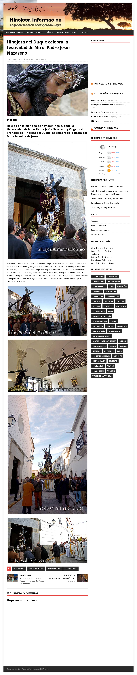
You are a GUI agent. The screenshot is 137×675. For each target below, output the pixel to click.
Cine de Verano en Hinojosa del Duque (108, 198)
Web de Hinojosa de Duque (103, 263)
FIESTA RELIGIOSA (36, 568)
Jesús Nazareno (98, 100)
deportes (108, 306)
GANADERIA (122, 326)
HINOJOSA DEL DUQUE (101, 336)
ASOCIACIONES (114, 281)
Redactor (29, 59)
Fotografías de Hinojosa (108, 93)
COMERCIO (96, 291)
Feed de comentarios (100, 230)
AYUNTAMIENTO (99, 286)
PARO (119, 351)
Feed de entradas (98, 225)
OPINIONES (108, 351)
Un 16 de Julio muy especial (103, 207)
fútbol (110, 326)
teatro (110, 366)
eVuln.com (95, 254)
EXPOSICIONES (98, 311)
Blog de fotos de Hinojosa (102, 248)
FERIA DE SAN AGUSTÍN (101, 316)
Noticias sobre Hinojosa (108, 83)
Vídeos (50, 32)
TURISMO (111, 371)
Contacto (84, 32)
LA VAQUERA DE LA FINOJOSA (104, 341)
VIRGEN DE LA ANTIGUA (101, 376)
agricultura (98, 281)
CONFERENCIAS (112, 296)
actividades (97, 276)
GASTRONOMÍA (98, 331)
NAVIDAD (123, 346)
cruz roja (108, 301)
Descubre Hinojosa (14, 32)
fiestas (114, 321)
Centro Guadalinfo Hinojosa (103, 251)
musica (113, 346)
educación (121, 306)
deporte (96, 306)
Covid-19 (96, 301)
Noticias (40, 59)
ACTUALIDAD (19, 568)
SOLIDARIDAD (98, 366)
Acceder (94, 221)
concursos (97, 296)
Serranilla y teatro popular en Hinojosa (107, 186)
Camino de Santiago (66, 32)
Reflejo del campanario (102, 104)
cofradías (122, 286)
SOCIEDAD (113, 361)
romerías (118, 356)
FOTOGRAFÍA (97, 326)
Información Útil (35, 32)
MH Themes (44, 669)
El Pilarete (96, 121)
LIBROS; (123, 341)
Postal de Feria (98, 112)
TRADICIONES (71, 568)
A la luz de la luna (99, 116)
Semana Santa (98, 361)
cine (112, 286)
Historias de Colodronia (101, 260)
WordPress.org (97, 234)
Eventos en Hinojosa (106, 128)
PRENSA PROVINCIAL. (101, 356)
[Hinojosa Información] (67, 28)
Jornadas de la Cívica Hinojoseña (105, 203)
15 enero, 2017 (16, 59)
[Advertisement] (110, 62)
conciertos (110, 291)
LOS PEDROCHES (99, 346)
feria (110, 311)
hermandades (54, 568)
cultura (120, 301)
